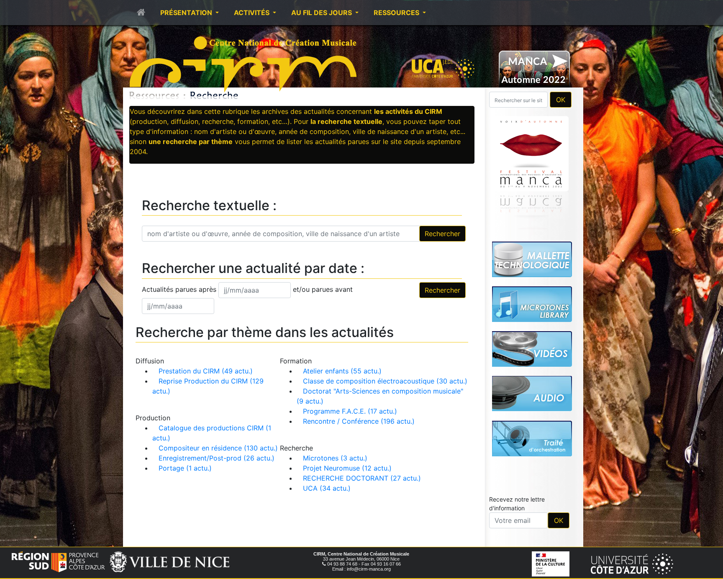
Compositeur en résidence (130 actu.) (218, 448)
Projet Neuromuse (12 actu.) (347, 468)
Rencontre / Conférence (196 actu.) (359, 421)
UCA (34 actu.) (327, 488)
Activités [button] (252, 12)
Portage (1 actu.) (185, 468)
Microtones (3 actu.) (335, 458)
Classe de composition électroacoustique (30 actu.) (385, 381)
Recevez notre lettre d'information (517, 386)
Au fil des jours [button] (322, 12)
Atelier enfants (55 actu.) (342, 371)
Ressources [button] (397, 12)
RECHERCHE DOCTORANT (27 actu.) (362, 478)
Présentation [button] (187, 12)
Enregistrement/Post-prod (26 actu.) (216, 458)
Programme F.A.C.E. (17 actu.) (350, 411)
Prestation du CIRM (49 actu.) (206, 371)
